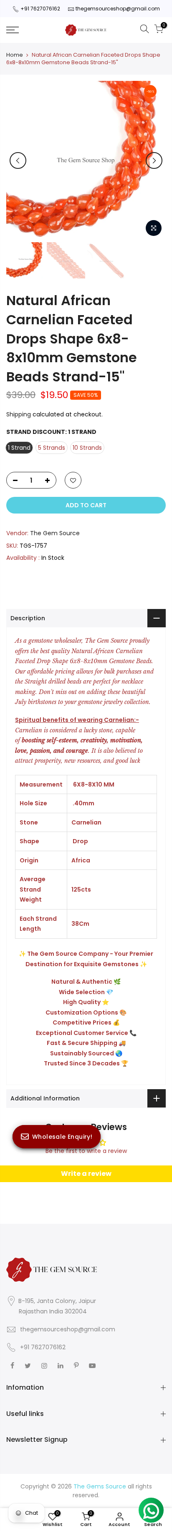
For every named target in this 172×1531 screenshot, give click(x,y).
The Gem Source (55, 533)
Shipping (18, 414)
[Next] (154, 160)
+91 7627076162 (40, 8)
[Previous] (18, 160)
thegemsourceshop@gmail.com (118, 8)
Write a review (86, 1173)
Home (14, 55)
